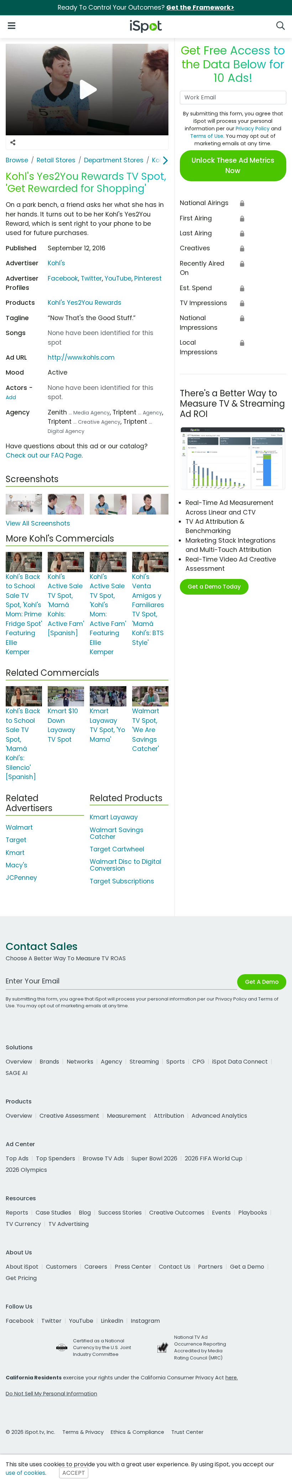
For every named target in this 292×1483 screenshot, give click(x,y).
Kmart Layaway (114, 817)
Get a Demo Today (214, 587)
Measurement (126, 1116)
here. (231, 1377)
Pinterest (148, 278)
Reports (17, 1212)
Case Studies (53, 1212)
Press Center (133, 1267)
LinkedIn (112, 1321)
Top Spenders (55, 1158)
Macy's (16, 865)
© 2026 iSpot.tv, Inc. (30, 1432)
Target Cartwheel (117, 849)
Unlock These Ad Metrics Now (233, 166)
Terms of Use (206, 136)
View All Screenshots (38, 523)
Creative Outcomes (176, 1212)
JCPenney (21, 877)
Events (221, 1212)
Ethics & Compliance (137, 1432)
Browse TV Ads (103, 1158)
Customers (61, 1267)
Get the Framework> (200, 7)
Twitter (91, 278)
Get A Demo (261, 982)
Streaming (144, 1062)
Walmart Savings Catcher (117, 833)
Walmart (19, 827)
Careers (95, 1267)
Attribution (169, 1116)
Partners (210, 1267)
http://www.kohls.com (81, 357)
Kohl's (56, 263)
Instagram (145, 1321)
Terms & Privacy (83, 1432)
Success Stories (120, 1212)
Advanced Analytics (219, 1116)
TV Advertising (68, 1224)
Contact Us (175, 1267)
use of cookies (25, 1473)
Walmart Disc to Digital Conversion (125, 865)
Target (16, 840)
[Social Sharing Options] (13, 142)
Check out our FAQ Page (44, 455)
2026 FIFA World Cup (214, 1158)
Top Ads (17, 1158)
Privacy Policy (253, 128)
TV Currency (23, 1224)
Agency (111, 1062)
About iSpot (22, 1267)
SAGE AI (16, 1073)
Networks (80, 1062)
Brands (49, 1062)
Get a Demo (247, 1267)
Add (11, 397)
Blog (85, 1212)
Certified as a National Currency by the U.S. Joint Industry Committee (102, 1347)
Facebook (63, 278)
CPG (198, 1062)
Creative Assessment (69, 1116)
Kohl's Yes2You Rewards (84, 302)
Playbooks (252, 1212)
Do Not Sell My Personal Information (51, 1393)
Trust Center (187, 1432)
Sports (175, 1062)
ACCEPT (73, 1473)
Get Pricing (21, 1278)
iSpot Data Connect (240, 1062)
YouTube (118, 278)
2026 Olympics (26, 1170)
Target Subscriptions (122, 881)
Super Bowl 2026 (154, 1158)
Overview (19, 1062)
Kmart (15, 852)
